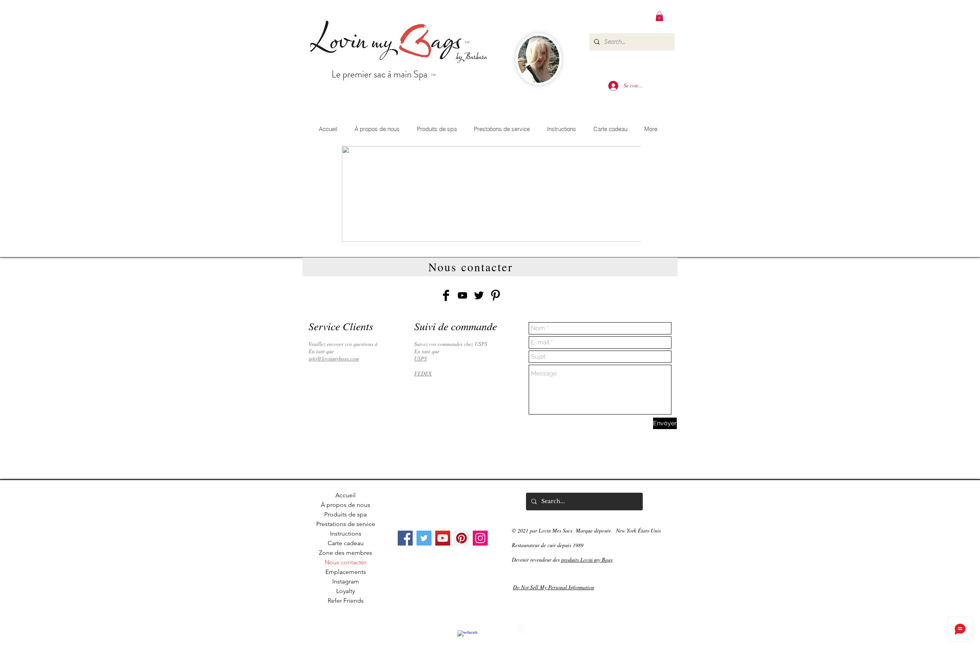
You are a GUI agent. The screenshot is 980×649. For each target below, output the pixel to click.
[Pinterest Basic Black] (495, 295)
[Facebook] (405, 538)
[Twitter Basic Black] (479, 295)
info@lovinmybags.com (334, 358)
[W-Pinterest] (520, 629)
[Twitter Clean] (501, 629)
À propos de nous (345, 504)
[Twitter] (423, 538)
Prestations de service (345, 524)
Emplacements (345, 571)
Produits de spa (345, 514)
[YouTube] (442, 538)
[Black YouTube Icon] (462, 295)
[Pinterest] (461, 538)
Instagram (345, 581)
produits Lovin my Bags (586, 559)
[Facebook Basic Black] (446, 295)
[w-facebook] (462, 634)
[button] (659, 16)
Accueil (345, 495)
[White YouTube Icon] (481, 629)
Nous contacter (345, 562)
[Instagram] (480, 538)
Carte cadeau (346, 543)
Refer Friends (346, 600)
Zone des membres (345, 552)
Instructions (345, 533)
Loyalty (345, 591)
